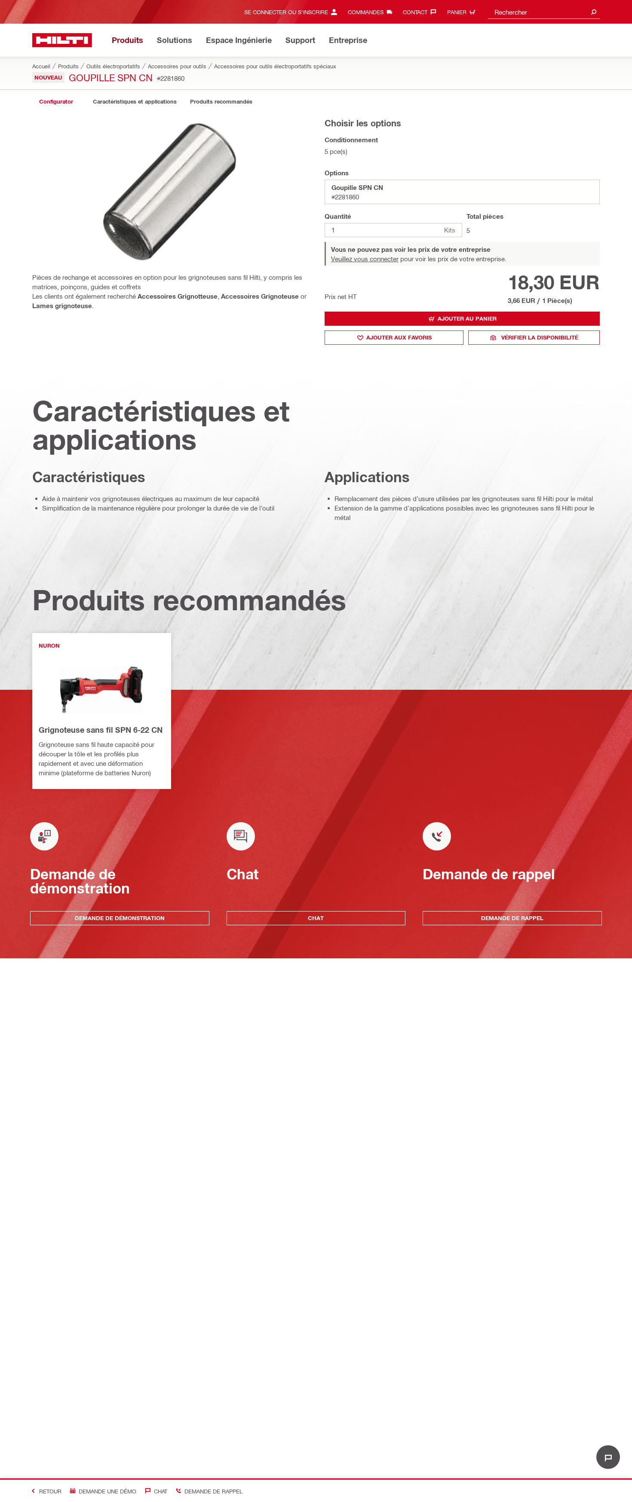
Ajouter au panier (467, 318)
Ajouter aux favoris (399, 337)
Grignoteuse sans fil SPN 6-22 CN (101, 729)
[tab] (56, 101)
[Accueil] (62, 40)
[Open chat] (608, 1457)
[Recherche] (594, 12)
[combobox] (544, 12)
